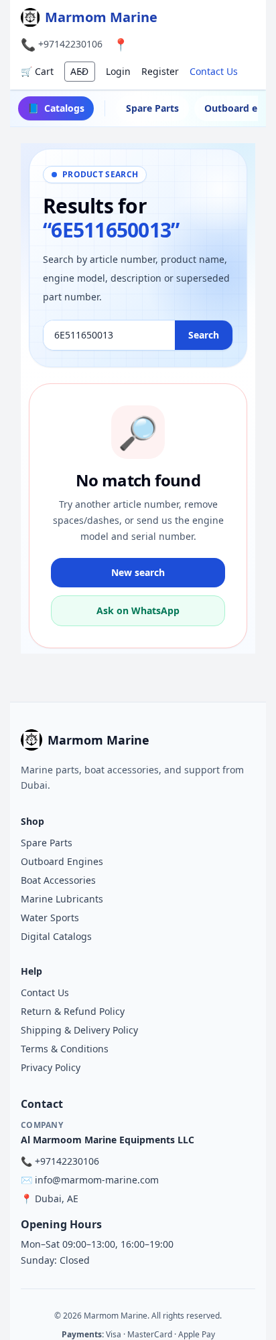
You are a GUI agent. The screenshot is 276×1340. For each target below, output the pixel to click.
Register (160, 71)
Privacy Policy (50, 1067)
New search (138, 572)
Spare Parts (152, 108)
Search (203, 334)
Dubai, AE (56, 1198)
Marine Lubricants (62, 898)
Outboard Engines (62, 861)
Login (118, 71)
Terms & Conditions (65, 1048)
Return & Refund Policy (73, 1011)
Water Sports (50, 917)
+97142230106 (70, 43)
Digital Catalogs (56, 936)
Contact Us (214, 71)
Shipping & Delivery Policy (79, 1030)
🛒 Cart (37, 71)
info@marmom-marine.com (97, 1179)
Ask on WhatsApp (138, 610)
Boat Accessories (58, 880)
